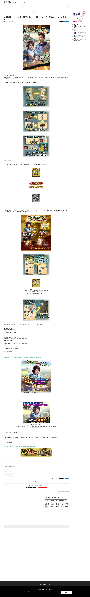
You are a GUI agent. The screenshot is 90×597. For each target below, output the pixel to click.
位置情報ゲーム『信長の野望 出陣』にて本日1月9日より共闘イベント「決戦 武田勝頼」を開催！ (56, 507)
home (5, 9)
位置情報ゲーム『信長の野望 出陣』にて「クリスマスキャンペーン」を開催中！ (56, 499)
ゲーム (9, 9)
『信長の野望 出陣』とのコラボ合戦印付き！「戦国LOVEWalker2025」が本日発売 (56, 503)
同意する (66, 592)
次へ (38, 12)
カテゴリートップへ (64, 491)
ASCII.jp (41, 584)
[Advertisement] (69, 2)
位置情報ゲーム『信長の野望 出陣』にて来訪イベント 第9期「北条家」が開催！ (56, 500)
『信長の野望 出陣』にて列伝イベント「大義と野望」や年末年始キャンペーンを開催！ (56, 505)
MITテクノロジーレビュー (47, 584)
